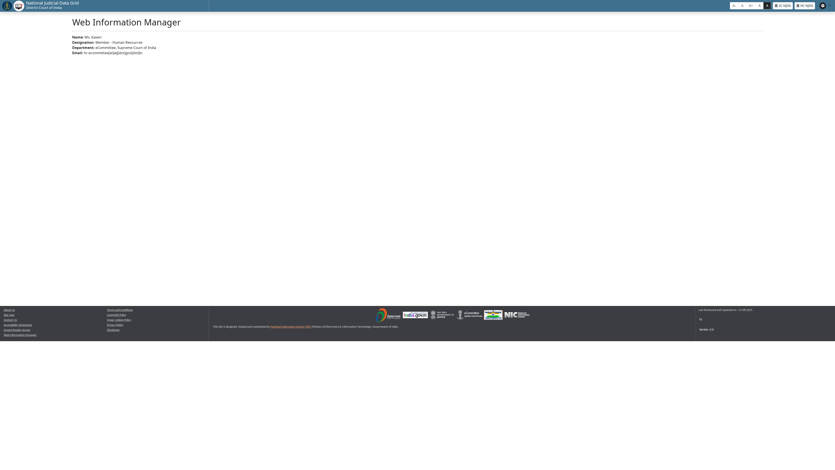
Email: (77, 52)
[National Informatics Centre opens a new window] (517, 315)
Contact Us (10, 320)
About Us (9, 310)
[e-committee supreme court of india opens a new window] (470, 315)
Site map (9, 315)
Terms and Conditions (120, 310)
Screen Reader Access (17, 330)
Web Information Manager (20, 335)
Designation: (83, 42)
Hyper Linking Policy (119, 320)
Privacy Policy (115, 325)
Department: (83, 47)
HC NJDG (806, 5)
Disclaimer (113, 330)
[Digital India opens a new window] (388, 315)
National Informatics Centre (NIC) (291, 327)
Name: (78, 37)
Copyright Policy (116, 315)
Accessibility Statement (18, 325)
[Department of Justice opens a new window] (443, 315)
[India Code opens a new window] (493, 315)
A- (734, 5)
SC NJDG (784, 5)
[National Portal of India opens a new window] (415, 315)
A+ (751, 5)
